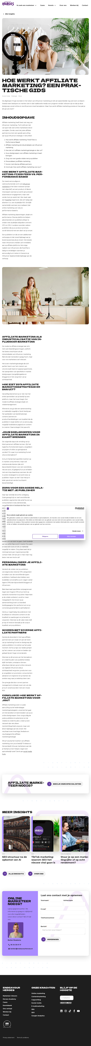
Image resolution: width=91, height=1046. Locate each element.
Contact (85, 5)
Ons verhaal (7, 1008)
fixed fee (8, 200)
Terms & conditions (23, 1037)
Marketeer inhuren (10, 996)
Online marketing (38, 993)
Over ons (63, 5)
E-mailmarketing (37, 1006)
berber (21, 949)
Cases (42, 5)
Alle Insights (10, 14)
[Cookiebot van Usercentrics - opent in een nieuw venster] (76, 508)
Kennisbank (7, 1005)
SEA (32, 1009)
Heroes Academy (9, 999)
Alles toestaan (71, 536)
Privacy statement (8, 1037)
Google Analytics (38, 1016)
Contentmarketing (38, 996)
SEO (33, 1012)
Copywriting (36, 1000)
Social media (36, 1003)
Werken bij (74, 5)
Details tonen (76, 531)
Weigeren (45, 536)
